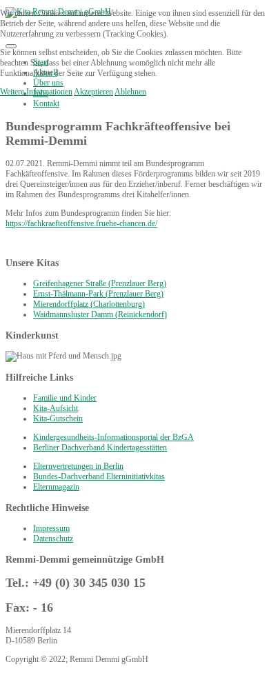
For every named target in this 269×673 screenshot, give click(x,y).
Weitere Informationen (36, 92)
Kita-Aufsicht (55, 408)
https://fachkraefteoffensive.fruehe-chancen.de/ (81, 223)
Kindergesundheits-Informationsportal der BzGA (113, 437)
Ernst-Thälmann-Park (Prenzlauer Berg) (98, 294)
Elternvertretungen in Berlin (78, 466)
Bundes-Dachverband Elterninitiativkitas (99, 476)
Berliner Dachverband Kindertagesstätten (100, 447)
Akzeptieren (93, 92)
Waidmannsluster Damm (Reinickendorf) (100, 314)
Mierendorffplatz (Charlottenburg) (89, 304)
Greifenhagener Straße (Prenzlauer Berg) (99, 283)
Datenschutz (53, 538)
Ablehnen (130, 92)
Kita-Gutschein (58, 418)
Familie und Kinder (65, 398)
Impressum (51, 528)
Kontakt (46, 103)
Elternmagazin (56, 487)
